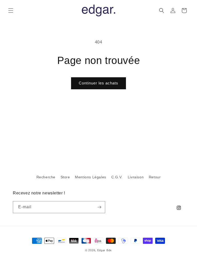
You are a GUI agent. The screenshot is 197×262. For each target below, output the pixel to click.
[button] (10, 10)
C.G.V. (117, 177)
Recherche (45, 177)
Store (65, 177)
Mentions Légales (90, 177)
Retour (155, 177)
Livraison (136, 177)
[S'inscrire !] (99, 207)
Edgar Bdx (104, 250)
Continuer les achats (98, 83)
